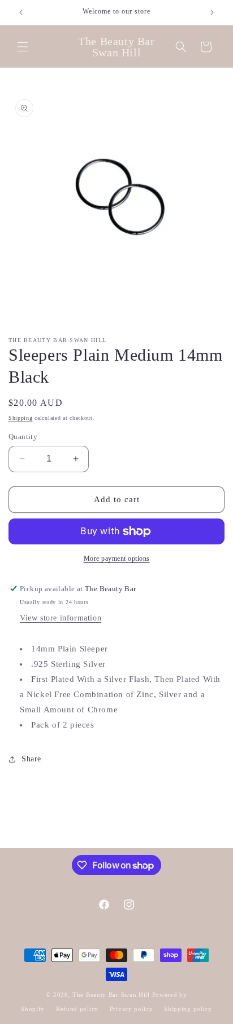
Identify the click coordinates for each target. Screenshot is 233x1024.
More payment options (117, 558)
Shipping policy (188, 1008)
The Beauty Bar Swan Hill (111, 994)
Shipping (20, 418)
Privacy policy (131, 1008)
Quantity (22, 436)
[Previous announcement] (20, 12)
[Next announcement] (212, 12)
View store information (60, 618)
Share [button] (31, 759)
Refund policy (77, 1008)
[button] (22, 46)
